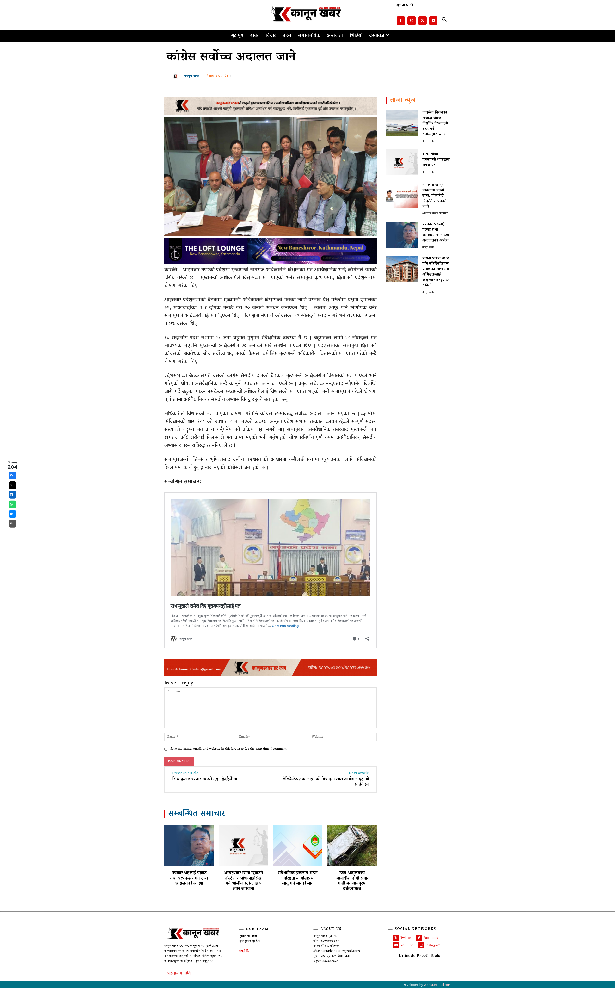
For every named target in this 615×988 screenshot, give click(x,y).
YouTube (406, 945)
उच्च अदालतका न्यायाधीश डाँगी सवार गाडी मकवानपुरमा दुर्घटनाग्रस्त (352, 881)
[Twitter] (422, 20)
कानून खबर (191, 76)
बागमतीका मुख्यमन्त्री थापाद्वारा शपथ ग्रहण (436, 160)
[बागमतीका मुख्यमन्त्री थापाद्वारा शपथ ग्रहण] (402, 162)
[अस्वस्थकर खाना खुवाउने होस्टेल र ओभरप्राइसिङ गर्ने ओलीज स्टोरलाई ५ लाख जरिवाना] (243, 845)
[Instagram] (411, 20)
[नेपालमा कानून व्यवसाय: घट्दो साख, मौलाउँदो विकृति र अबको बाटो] (402, 195)
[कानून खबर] (177, 76)
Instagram (433, 945)
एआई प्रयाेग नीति (177, 973)
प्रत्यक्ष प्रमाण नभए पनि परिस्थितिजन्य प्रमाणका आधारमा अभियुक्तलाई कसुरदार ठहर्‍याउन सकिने (436, 272)
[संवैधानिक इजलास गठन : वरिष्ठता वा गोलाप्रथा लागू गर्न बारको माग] (297, 845)
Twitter (405, 937)
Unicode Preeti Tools (419, 956)
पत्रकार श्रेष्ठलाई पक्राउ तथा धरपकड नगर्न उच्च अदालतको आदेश (189, 878)
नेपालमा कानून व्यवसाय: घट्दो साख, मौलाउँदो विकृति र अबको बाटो (434, 196)
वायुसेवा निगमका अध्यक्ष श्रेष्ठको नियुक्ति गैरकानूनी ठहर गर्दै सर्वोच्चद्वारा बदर (435, 123)
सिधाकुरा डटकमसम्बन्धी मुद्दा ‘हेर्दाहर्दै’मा (204, 779)
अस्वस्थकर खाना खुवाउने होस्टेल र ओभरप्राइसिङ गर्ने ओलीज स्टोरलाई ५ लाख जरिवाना (243, 881)
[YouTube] (396, 945)
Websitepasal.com (437, 984)
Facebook (430, 937)
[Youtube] (433, 20)
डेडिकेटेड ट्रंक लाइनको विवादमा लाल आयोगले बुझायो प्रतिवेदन (326, 782)
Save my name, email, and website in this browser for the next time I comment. (228, 749)
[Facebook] (401, 20)
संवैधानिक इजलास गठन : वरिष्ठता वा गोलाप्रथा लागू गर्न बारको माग (298, 878)
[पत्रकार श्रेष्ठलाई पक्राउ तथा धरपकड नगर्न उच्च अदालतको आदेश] (189, 845)
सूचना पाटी (404, 5)
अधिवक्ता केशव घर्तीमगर (435, 213)
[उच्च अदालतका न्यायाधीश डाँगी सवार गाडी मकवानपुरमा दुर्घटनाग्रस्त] (352, 845)
